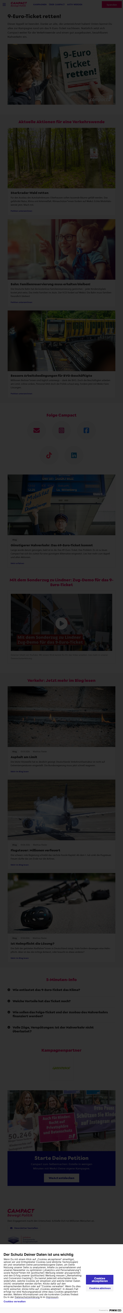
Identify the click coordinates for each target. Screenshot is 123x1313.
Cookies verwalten (15, 1301)
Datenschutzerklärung (27, 1297)
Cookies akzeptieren (100, 1280)
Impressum (52, 1297)
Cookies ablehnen (100, 1288)
